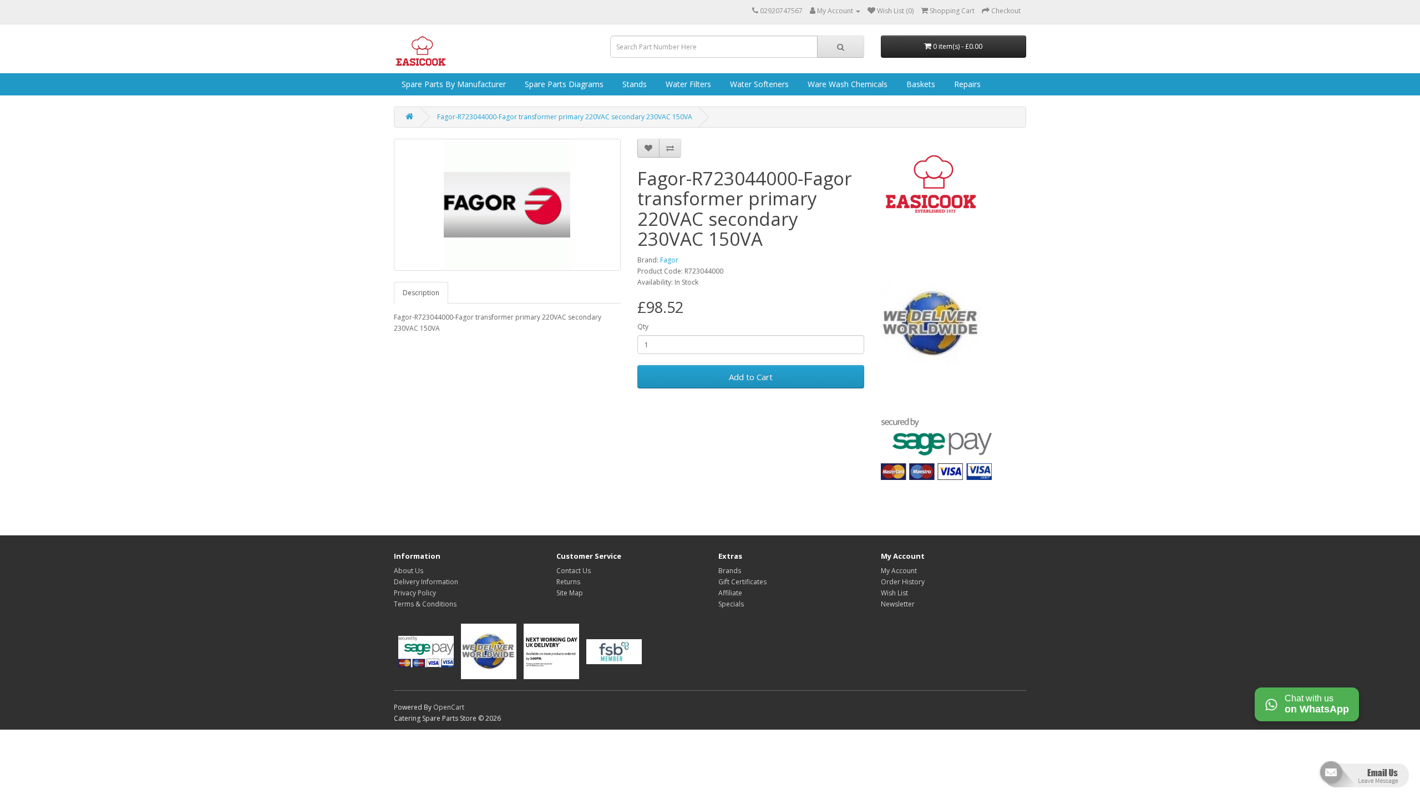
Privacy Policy (415, 593)
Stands (633, 84)
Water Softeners (758, 84)
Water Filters (687, 84)
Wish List (894, 593)
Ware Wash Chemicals (846, 84)
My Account (899, 570)
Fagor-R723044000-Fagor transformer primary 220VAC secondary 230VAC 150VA (564, 117)
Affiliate (730, 593)
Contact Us (573, 570)
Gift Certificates (742, 581)
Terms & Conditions (425, 604)
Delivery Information (426, 581)
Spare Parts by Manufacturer (452, 84)
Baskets (919, 84)
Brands (729, 570)
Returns (568, 581)
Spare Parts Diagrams (563, 84)
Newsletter (898, 604)
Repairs (966, 84)
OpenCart (448, 707)
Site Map (569, 593)
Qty (642, 326)
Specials (731, 604)
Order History (903, 581)
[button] (1363, 778)
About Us (408, 570)
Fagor (669, 260)
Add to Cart (751, 376)
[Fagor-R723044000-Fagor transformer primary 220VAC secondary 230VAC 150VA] (507, 205)
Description (421, 292)
